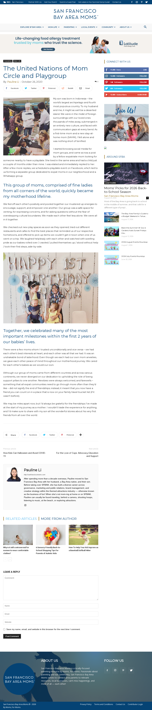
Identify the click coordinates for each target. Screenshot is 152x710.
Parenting (69, 27)
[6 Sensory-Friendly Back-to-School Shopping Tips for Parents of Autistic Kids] (50, 535)
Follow (143, 76)
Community (107, 27)
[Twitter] (146, 2)
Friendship (8, 61)
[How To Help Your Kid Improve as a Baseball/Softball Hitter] (83, 535)
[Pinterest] (141, 2)
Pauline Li (13, 81)
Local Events (88, 27)
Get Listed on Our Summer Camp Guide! (94, 2)
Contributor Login (135, 704)
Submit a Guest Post (68, 2)
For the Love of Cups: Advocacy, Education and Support (77, 454)
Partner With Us (34, 2)
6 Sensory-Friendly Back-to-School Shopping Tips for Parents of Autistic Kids (48, 550)
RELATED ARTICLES (21, 519)
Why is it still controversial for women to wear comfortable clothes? (16, 550)
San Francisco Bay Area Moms (121, 195)
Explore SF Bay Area (30, 27)
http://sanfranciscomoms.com (34, 475)
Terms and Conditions (103, 704)
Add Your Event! (50, 2)
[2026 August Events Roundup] (111, 246)
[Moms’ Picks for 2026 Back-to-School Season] (126, 173)
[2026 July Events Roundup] (111, 260)
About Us (124, 27)
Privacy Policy (85, 704)
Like (145, 70)
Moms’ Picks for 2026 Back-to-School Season (125, 190)
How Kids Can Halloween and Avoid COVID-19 (24, 454)
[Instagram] (136, 2)
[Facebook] (132, 2)
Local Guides (110, 183)
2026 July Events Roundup (133, 256)
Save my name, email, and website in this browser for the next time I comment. (43, 629)
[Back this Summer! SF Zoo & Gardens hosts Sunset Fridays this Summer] (111, 231)
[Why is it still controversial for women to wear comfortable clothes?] (18, 535)
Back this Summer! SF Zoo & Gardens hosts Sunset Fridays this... (133, 230)
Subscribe (142, 94)
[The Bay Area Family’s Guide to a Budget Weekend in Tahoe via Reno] (111, 217)
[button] (145, 27)
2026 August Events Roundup (134, 242)
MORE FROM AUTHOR (59, 519)
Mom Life (52, 27)
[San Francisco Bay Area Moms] (76, 14)
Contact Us (117, 2)
